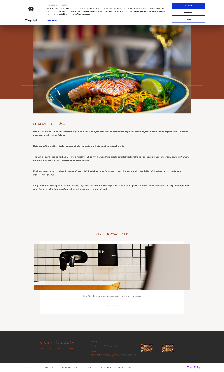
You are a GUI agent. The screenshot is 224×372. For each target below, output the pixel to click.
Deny (189, 20)
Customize (187, 13)
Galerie (33, 368)
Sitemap (88, 368)
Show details (51, 20)
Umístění (48, 368)
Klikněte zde (112, 306)
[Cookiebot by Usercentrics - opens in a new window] (31, 21)
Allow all (188, 6)
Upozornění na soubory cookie (116, 368)
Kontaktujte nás (68, 368)
